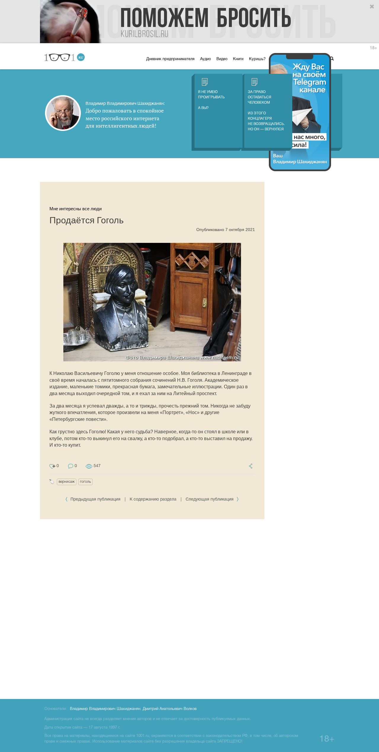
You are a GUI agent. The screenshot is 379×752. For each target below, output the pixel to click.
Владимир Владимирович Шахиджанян (105, 709)
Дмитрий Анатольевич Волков (170, 709)
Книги (238, 59)
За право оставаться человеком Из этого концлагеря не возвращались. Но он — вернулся (266, 110)
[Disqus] (152, 608)
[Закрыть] (372, 7)
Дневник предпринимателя (170, 59)
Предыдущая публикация (95, 499)
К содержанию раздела (153, 499)
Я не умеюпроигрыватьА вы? (211, 100)
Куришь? (257, 59)
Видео (221, 59)
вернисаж (67, 481)
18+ (373, 48)
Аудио (205, 59)
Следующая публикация (210, 499)
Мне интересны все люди (75, 208)
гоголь (85, 481)
